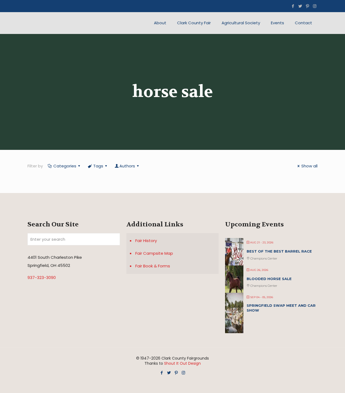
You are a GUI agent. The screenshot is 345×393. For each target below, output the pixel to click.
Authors (127, 166)
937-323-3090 (41, 277)
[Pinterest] (307, 6)
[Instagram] (315, 6)
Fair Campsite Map (154, 253)
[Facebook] (293, 6)
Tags (98, 166)
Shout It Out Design (182, 363)
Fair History (146, 240)
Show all (309, 166)
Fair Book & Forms (152, 266)
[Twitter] (300, 6)
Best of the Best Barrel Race (279, 251)
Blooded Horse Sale (269, 279)
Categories (64, 166)
